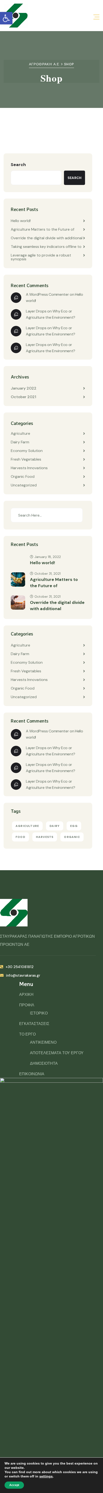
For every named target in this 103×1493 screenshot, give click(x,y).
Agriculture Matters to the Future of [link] (42, 229)
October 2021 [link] (23, 396)
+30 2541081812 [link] (20, 966)
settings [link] (46, 1476)
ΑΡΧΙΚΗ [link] (26, 994)
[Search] (75, 515)
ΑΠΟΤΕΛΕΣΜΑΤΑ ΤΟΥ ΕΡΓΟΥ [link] (57, 1052)
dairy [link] (55, 826)
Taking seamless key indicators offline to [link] (46, 246)
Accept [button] (14, 1485)
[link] (6, 18)
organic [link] (72, 837)
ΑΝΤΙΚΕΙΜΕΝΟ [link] (43, 1042)
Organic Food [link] (22, 476)
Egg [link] (74, 826)
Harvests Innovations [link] (29, 467)
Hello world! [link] (21, 220)
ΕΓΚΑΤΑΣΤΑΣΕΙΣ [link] (34, 1023)
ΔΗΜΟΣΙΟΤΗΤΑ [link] (44, 1063)
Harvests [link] (45, 837)
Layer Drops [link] (36, 311)
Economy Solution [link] (27, 450)
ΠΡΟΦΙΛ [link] (26, 1005)
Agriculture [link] (20, 433)
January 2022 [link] (23, 388)
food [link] (20, 837)
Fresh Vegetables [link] (26, 459)
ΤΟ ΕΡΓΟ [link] (27, 1034)
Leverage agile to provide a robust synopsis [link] (41, 257)
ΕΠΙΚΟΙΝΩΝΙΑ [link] (31, 1073)
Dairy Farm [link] (20, 442)
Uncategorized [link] (24, 485)
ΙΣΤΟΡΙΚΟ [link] (39, 1013)
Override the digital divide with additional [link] (46, 237)
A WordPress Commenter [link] (47, 294)
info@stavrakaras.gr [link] (23, 975)
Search (18, 164)
